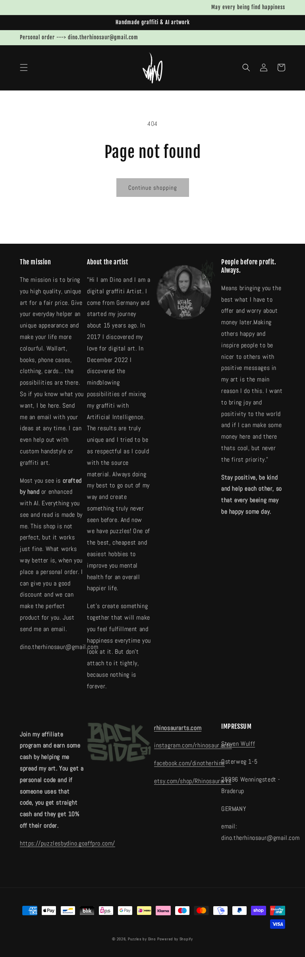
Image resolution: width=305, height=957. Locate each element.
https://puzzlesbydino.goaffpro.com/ (67, 843)
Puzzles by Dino (142, 939)
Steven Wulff (238, 743)
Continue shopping (152, 187)
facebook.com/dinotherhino (189, 763)
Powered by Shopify (175, 939)
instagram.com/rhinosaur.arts (193, 745)
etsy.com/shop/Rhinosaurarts (192, 781)
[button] (24, 67)
